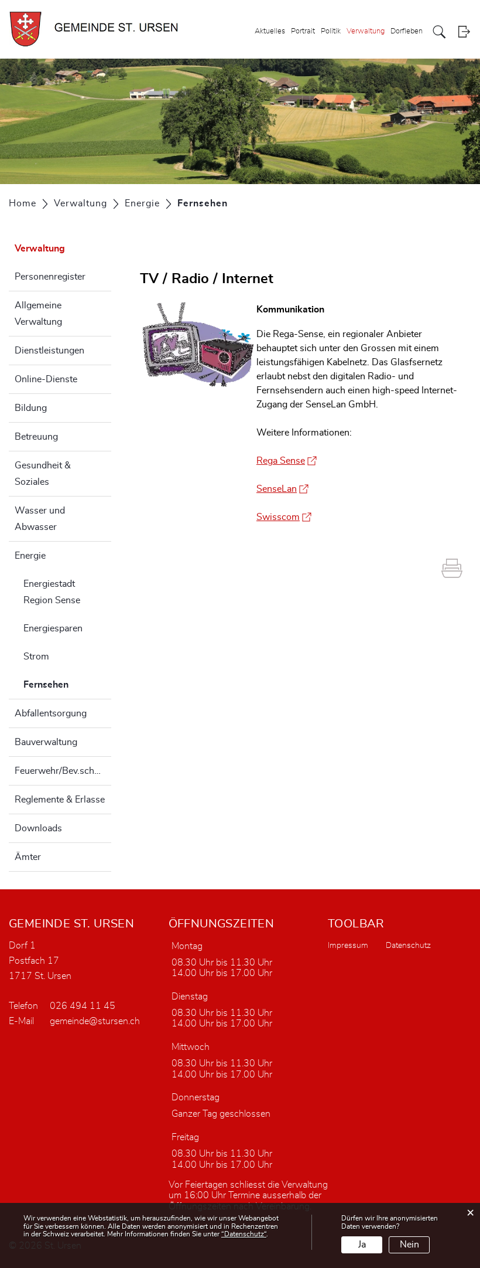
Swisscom (283, 517)
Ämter (28, 857)
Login (464, 32)
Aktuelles (270, 31)
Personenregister (50, 276)
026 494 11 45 (82, 1006)
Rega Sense (286, 460)
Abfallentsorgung (51, 713)
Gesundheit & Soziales (43, 474)
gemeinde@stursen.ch (95, 1021)
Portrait (303, 31)
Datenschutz (408, 945)
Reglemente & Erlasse (60, 799)
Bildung (31, 408)
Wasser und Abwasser (40, 519)
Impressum (348, 945)
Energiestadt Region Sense (51, 592)
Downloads (38, 828)
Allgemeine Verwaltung (38, 314)
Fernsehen (67, 684)
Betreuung (36, 436)
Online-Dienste (46, 379)
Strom (36, 656)
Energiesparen (53, 628)
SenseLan (282, 489)
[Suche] (439, 32)
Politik (331, 31)
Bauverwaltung (46, 742)
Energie (30, 555)
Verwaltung (366, 31)
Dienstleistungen (49, 350)
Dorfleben (406, 31)
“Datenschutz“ (243, 1234)
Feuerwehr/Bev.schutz (61, 771)
